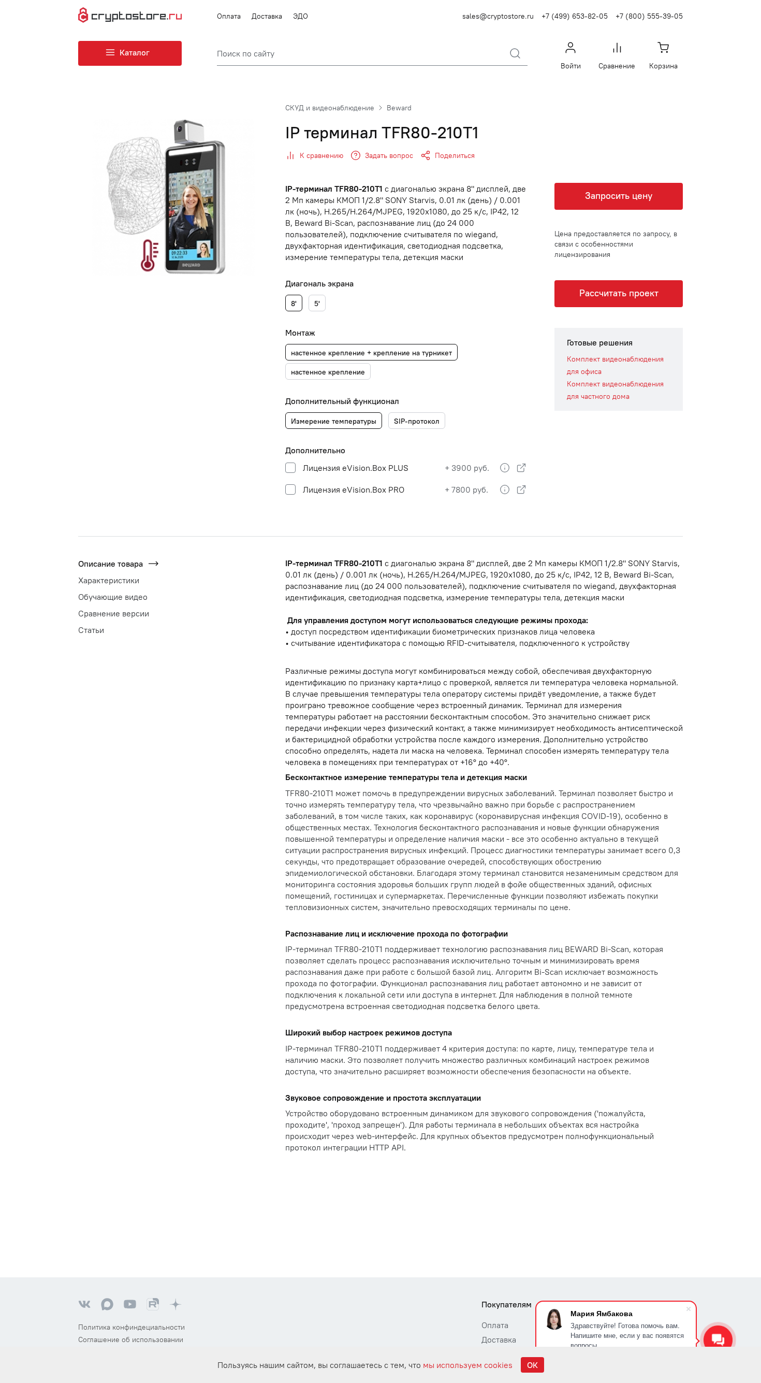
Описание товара (110, 563)
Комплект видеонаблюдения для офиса (615, 365)
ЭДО (300, 16)
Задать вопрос (389, 155)
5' (317, 303)
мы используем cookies (468, 1365)
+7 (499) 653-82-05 (575, 16)
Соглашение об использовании (130, 1339)
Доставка (267, 16)
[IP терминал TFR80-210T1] (173, 197)
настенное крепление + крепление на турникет (371, 352)
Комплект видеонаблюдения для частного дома (615, 390)
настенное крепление (328, 372)
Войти (571, 65)
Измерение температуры (333, 421)
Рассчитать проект (618, 293)
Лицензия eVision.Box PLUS (354, 468)
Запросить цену (618, 195)
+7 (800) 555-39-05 (649, 16)
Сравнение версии (113, 613)
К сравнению (321, 155)
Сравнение (616, 65)
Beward (399, 107)
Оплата (229, 16)
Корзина (663, 65)
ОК (532, 1365)
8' (294, 303)
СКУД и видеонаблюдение (329, 107)
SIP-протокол (417, 421)
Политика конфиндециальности (131, 1327)
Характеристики (108, 580)
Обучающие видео (113, 597)
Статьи (91, 630)
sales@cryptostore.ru (498, 16)
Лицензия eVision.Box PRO (352, 489)
